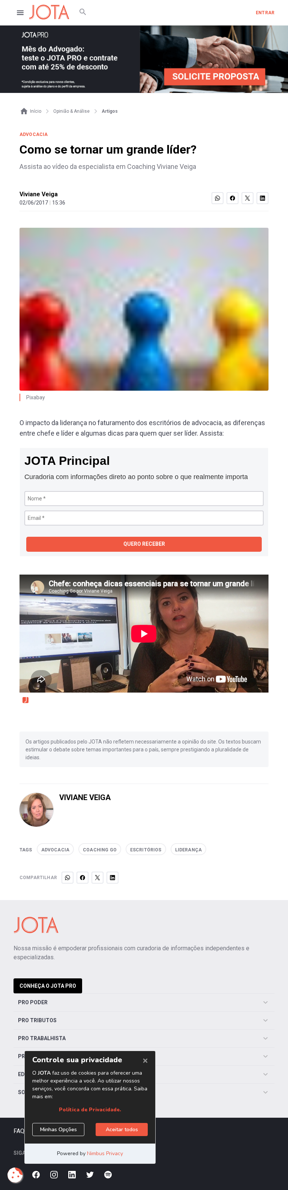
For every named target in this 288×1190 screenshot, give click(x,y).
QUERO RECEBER (144, 544)
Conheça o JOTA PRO (48, 986)
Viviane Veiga (39, 194)
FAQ (19, 1131)
